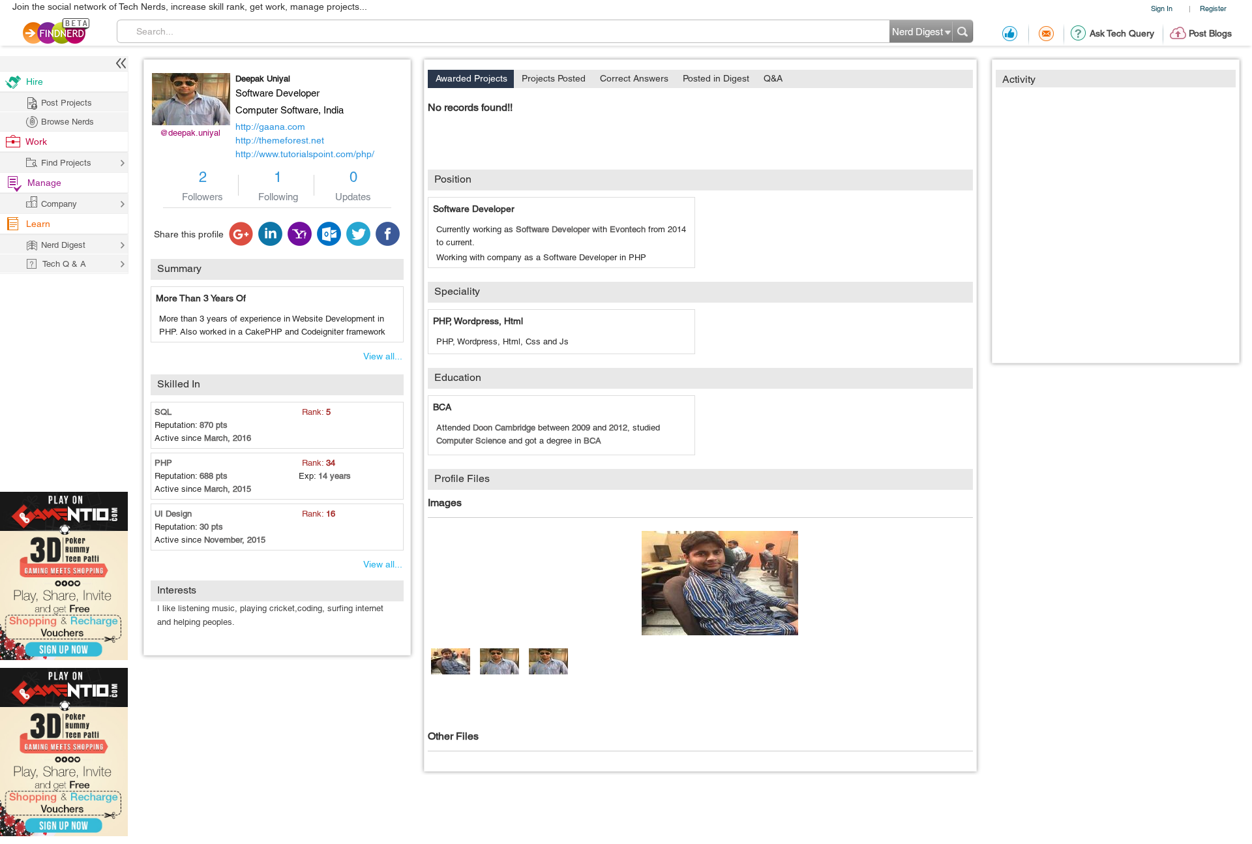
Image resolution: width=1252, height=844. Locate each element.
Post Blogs (1210, 33)
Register (1213, 8)
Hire (34, 81)
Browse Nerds (67, 122)
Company (59, 204)
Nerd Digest (63, 245)
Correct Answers (634, 78)
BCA (442, 407)
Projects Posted (554, 78)
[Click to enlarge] (720, 583)
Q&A (773, 78)
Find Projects (66, 163)
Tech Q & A (64, 264)
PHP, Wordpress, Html (478, 321)
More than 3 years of (201, 298)
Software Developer (473, 208)
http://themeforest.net (279, 140)
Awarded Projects (471, 78)
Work (36, 141)
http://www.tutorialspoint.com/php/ (304, 154)
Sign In (1161, 8)
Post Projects (66, 103)
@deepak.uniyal (190, 133)
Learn (38, 224)
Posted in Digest (716, 78)
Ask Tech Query (1122, 33)
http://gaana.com (270, 126)
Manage (44, 182)
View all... (382, 356)
